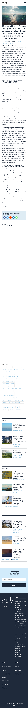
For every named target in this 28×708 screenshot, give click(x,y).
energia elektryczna (18, 371)
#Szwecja (10, 369)
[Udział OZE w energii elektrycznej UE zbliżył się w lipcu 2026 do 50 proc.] (7, 540)
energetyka (22, 369)
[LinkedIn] (8, 606)
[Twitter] (4, 606)
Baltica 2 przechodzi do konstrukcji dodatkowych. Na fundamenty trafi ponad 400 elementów (19, 501)
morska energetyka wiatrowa (9, 381)
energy (13, 374)
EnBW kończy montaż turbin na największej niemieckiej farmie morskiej (19, 487)
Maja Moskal (5, 41)
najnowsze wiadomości (16, 388)
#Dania (4, 366)
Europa (4, 376)
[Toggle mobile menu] (25, 3)
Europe (9, 376)
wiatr (18, 407)
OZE (22, 400)
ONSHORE (15, 479)
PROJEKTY (10, 43)
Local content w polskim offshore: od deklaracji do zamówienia (19, 426)
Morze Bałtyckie (19, 385)
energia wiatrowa (6, 374)
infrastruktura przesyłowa (8, 378)
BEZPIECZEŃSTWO (6, 559)
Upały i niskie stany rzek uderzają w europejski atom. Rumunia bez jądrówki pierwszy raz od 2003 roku (19, 553)
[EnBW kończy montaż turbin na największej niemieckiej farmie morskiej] (7, 487)
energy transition (20, 374)
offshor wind (16, 400)
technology (17, 404)
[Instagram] (10, 606)
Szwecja (4, 404)
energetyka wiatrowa (7, 371)
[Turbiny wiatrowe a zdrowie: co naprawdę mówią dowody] (7, 454)
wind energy (18, 409)
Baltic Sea (16, 369)
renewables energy (16, 402)
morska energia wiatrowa (8, 383)
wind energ (11, 409)
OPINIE (15, 432)
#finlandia (10, 366)
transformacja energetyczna (9, 407)
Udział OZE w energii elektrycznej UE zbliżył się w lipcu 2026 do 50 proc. (19, 539)
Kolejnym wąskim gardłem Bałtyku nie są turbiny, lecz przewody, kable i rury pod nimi (19, 524)
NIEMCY (15, 444)
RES (23, 402)
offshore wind (18, 397)
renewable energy (6, 402)
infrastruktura (15, 376)
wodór (4, 412)
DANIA (19, 41)
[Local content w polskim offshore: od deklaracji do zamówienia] (7, 427)
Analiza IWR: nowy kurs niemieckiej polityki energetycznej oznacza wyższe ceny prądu (19, 440)
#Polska (4, 369)
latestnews (18, 378)
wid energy (5, 409)
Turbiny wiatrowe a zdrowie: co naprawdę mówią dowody (19, 452)
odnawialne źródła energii (8, 393)
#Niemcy (20, 366)
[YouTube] (6, 606)
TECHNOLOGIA (17, 532)
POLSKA (19, 432)
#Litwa (15, 366)
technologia (10, 404)
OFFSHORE (4, 43)
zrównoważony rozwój (12, 412)
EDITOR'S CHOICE (17, 430)
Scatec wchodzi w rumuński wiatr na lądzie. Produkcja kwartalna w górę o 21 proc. (19, 475)
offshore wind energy (7, 400)
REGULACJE (16, 446)
